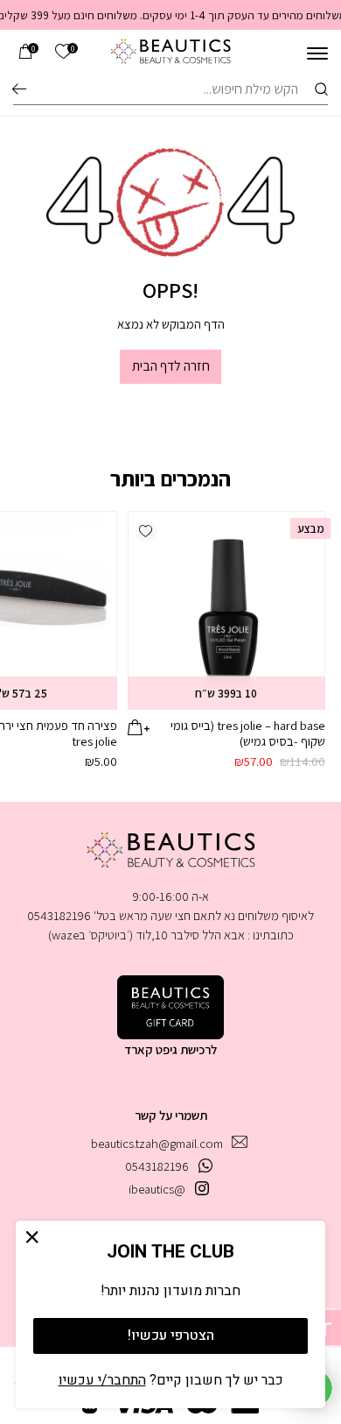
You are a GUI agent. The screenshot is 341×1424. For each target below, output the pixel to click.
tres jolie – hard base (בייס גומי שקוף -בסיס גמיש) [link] (247, 733)
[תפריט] (317, 53)
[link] (63, 52)
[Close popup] (32, 1237)
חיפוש (19, 88)
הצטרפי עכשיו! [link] (171, 1335)
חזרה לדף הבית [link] (171, 366)
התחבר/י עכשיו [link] (102, 1380)
